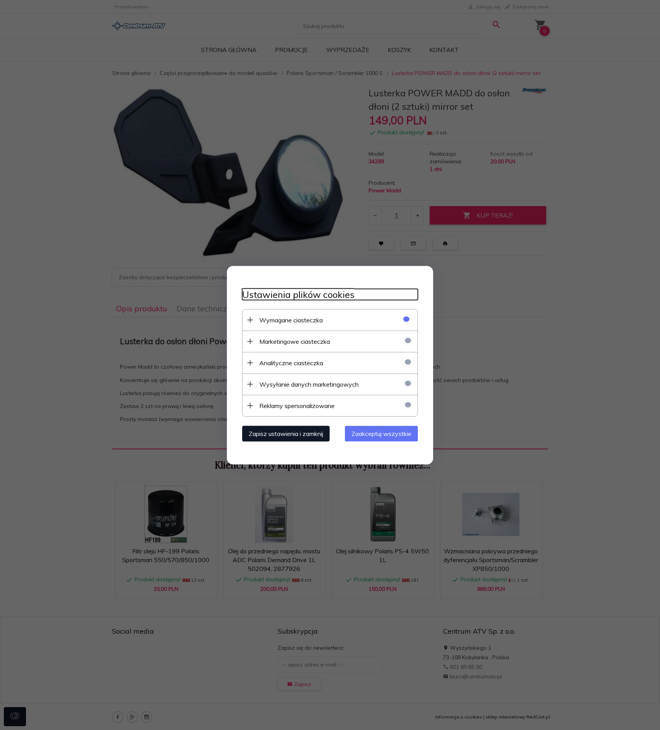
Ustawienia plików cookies (298, 294)
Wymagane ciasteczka (291, 320)
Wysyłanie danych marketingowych (309, 384)
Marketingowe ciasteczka (294, 341)
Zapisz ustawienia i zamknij (286, 433)
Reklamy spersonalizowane (297, 405)
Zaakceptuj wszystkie (381, 433)
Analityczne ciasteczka (291, 362)
